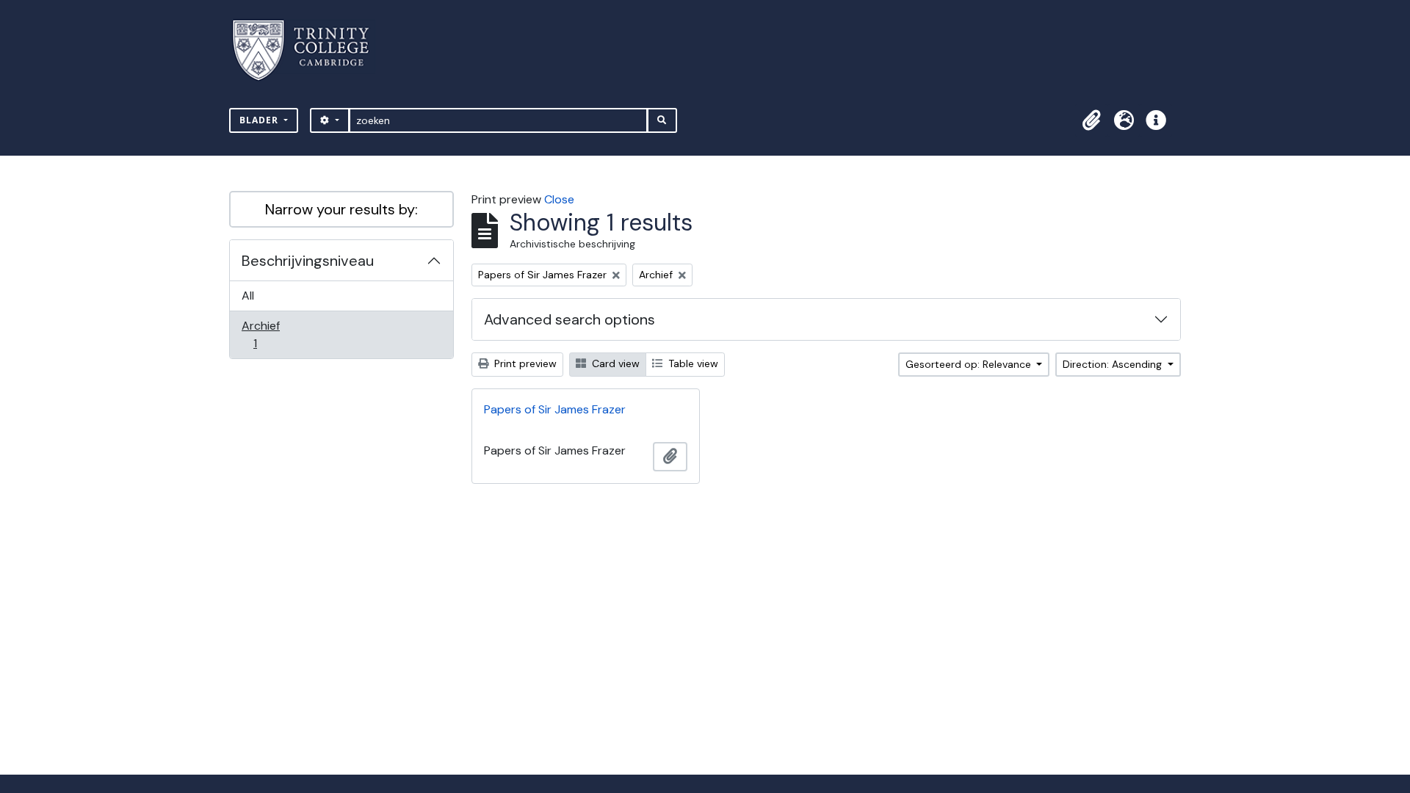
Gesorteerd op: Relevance (969, 364)
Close (559, 199)
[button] (1091, 120)
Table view (691, 363)
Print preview (524, 363)
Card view (614, 363)
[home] (309, 50)
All (248, 295)
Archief (265, 334)
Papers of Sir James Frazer (555, 409)
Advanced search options (569, 319)
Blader (260, 120)
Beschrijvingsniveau (308, 260)
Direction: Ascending (1114, 364)
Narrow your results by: (341, 209)
